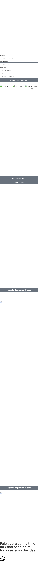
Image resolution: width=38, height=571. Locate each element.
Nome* (3, 56)
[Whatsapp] (2, 558)
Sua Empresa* (5, 73)
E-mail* (3, 67)
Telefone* (4, 61)
